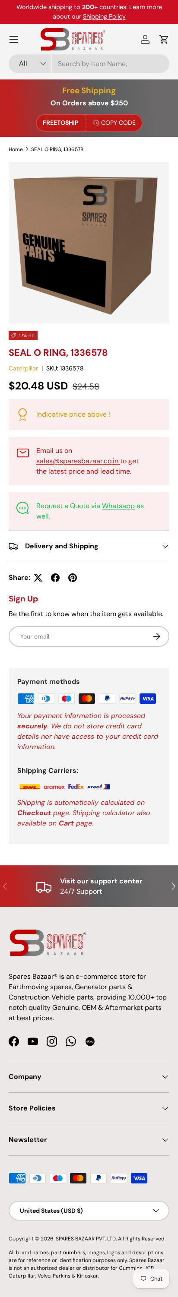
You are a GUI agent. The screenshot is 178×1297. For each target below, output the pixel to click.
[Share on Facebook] (55, 577)
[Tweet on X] (38, 577)
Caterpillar (23, 368)
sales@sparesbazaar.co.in (78, 460)
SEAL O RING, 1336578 (57, 149)
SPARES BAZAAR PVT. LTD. (87, 1238)
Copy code (118, 123)
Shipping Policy (104, 16)
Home (16, 149)
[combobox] (89, 63)
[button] (164, 39)
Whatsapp (118, 505)
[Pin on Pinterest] (72, 577)
